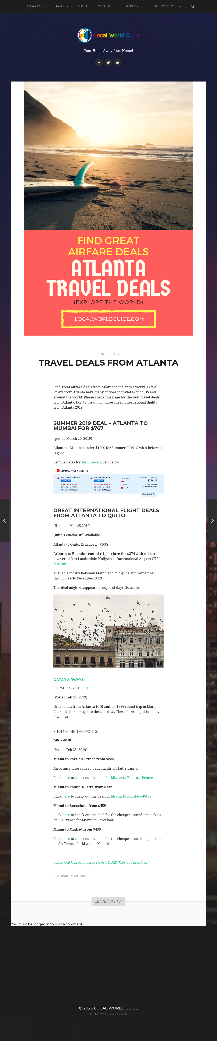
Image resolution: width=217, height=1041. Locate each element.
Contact (105, 6)
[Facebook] (99, 62)
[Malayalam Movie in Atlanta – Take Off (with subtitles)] (5, 520)
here (66, 778)
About (83, 6)
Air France (90, 462)
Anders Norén (115, 1014)
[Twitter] (108, 62)
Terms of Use (134, 6)
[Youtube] (117, 62)
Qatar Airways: (69, 680)
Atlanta (33, 6)
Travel (59, 6)
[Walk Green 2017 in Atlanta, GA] (212, 520)
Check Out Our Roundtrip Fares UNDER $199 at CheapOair (100, 862)
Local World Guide (116, 1008)
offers (87, 688)
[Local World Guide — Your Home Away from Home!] (108, 35)
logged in (41, 924)
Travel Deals (78, 876)
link (72, 712)
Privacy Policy (168, 6)
